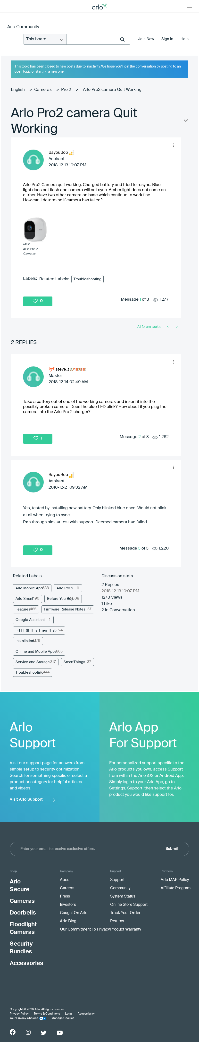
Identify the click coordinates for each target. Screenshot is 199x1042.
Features (23, 609)
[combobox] (98, 39)
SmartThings (74, 662)
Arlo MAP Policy (175, 880)
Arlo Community (23, 27)
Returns (117, 921)
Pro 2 (66, 90)
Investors (68, 905)
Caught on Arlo (73, 913)
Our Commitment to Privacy (85, 930)
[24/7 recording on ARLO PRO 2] (168, 326)
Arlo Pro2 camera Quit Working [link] (112, 90)
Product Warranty (125, 930)
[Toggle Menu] (189, 6)
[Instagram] (28, 1032)
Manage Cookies (62, 1018)
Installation (25, 641)
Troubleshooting (87, 279)
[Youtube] (60, 1033)
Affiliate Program (176, 888)
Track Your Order (125, 913)
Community (120, 888)
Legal (69, 1013)
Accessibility (86, 1013)
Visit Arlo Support (26, 799)
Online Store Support (129, 905)
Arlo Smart (24, 599)
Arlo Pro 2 (65, 588)
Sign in (167, 39)
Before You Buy (60, 599)
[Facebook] (13, 1032)
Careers (67, 888)
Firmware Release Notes (64, 609)
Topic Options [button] (185, 122)
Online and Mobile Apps (36, 651)
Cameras (43, 90)
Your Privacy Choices (24, 1018)
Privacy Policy (19, 1013)
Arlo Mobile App (29, 588)
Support (117, 880)
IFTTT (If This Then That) (36, 630)
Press (65, 896)
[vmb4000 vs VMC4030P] (176, 326)
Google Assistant (30, 620)
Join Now (146, 39)
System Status (122, 896)
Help (185, 39)
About (65, 880)
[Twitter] (44, 1033)
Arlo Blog (68, 921)
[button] (173, 145)
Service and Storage (33, 662)
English (18, 90)
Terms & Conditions (47, 1013)
